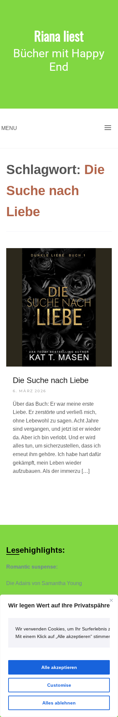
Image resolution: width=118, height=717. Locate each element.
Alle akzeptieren (59, 667)
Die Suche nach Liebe (50, 380)
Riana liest (59, 35)
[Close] (111, 600)
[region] (59, 656)
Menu (9, 128)
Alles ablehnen (59, 702)
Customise (59, 685)
